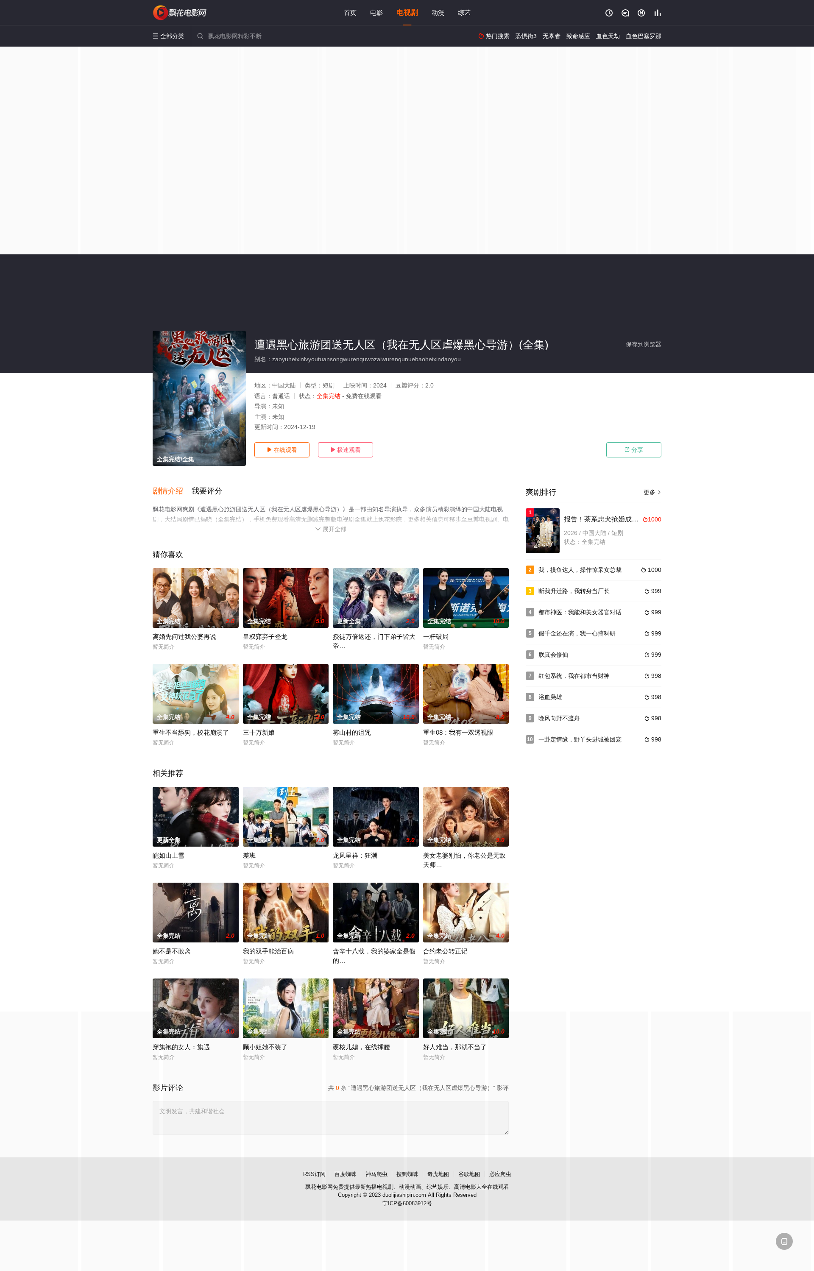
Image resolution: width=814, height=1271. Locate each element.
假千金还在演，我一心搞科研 (577, 633)
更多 (652, 492)
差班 (249, 855)
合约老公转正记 (445, 951)
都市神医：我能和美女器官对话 (580, 612)
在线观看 (282, 449)
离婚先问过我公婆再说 (184, 636)
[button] (172, 491)
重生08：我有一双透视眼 (458, 732)
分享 (633, 449)
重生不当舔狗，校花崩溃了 (191, 732)
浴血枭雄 (550, 697)
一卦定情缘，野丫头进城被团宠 (580, 739)
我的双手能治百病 (268, 951)
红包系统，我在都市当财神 (574, 675)
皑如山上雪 (168, 855)
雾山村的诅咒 (352, 732)
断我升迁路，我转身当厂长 (574, 591)
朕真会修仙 (553, 654)
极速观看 (345, 449)
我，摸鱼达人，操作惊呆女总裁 (580, 569)
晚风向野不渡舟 (559, 718)
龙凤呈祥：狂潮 (355, 855)
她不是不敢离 (172, 951)
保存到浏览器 (643, 344)
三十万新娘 (259, 732)
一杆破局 (436, 636)
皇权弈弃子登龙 (265, 636)
